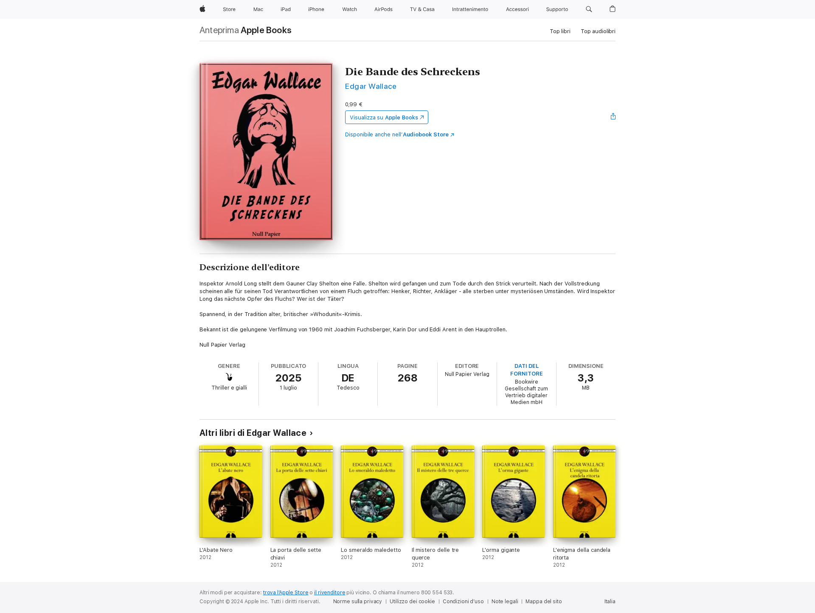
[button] (589, 9)
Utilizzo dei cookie (412, 602)
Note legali (505, 602)
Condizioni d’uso (463, 602)
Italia (609, 602)
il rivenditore (329, 593)
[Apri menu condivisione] (613, 117)
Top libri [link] (560, 31)
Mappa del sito (544, 602)
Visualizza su (384, 117)
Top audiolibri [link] (598, 31)
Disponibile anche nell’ (397, 134)
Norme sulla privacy (357, 602)
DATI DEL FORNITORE (526, 370)
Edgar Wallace (370, 86)
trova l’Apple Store (286, 593)
